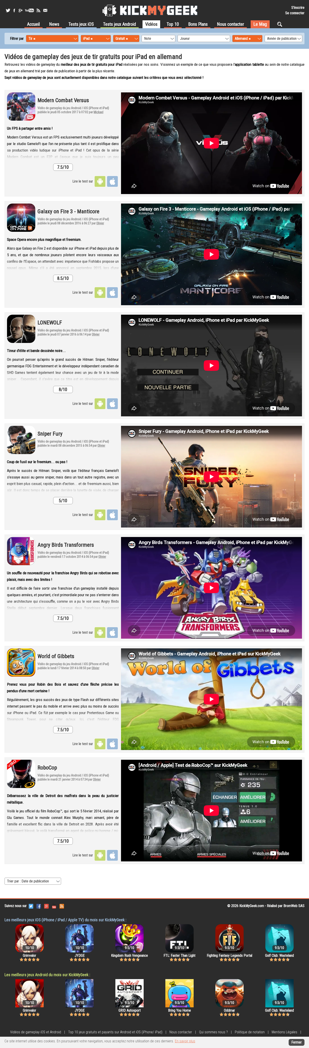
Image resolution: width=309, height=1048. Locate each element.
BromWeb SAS (293, 906)
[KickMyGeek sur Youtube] (29, 10)
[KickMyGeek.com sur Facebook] (38, 906)
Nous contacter (230, 24)
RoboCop (47, 767)
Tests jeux (81, 24)
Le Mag (260, 24)
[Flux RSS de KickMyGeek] (38, 10)
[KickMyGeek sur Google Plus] (20, 10)
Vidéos (151, 24)
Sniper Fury (50, 434)
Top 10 (173, 24)
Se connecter (294, 13)
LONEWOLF (50, 322)
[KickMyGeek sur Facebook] (14, 10)
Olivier (100, 223)
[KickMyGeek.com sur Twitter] (31, 906)
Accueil (33, 24)
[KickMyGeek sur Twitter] (8, 10)
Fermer (296, 1042)
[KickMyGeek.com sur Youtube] (54, 906)
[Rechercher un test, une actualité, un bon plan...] (281, 24)
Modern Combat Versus (63, 100)
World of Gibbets (56, 656)
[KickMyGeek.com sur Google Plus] (46, 906)
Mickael (98, 112)
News (54, 24)
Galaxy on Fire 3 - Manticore (68, 211)
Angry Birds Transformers (66, 545)
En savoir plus (185, 1041)
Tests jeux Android (119, 24)
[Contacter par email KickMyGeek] (45, 10)
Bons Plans (198, 24)
